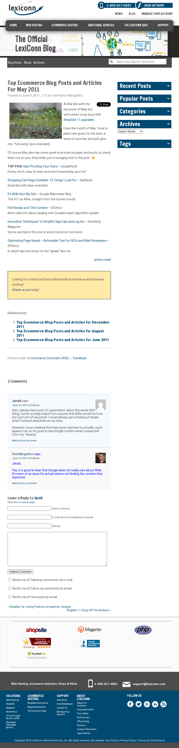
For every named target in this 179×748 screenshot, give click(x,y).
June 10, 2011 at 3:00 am (26, 405)
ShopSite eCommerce (38, 703)
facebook (130, 704)
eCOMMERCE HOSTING (64, 25)
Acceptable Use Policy (104, 740)
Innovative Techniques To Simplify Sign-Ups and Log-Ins (46, 221)
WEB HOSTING (34, 25)
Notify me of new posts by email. (35, 597)
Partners (81, 725)
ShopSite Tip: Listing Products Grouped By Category (40, 606)
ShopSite (10, 704)
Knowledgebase (65, 704)
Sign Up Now (154, 5)
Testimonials (83, 717)
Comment (53, 358)
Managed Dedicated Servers (11, 725)
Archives (39, 62)
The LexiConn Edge (37, 711)
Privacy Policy (128, 740)
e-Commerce (37, 358)
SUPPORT (163, 25)
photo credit (102, 259)
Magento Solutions (37, 707)
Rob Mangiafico (22, 454)
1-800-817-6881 (106, 684)
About (27, 62)
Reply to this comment (24, 440)
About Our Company (82, 704)
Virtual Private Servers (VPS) (13, 717)
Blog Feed (163, 704)
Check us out (21, 290)
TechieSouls (157, 740)
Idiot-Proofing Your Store (40, 166)
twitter (138, 704)
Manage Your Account (157, 14)
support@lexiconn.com (149, 684)
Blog (132, 14)
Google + (147, 704)
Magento (10, 708)
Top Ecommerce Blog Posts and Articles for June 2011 (62, 340)
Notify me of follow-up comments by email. (42, 588)
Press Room (83, 713)
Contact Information (86, 729)
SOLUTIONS (13, 695)
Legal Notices (84, 733)
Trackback (79, 358)
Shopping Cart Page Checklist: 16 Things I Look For (42, 180)
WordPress (11, 712)
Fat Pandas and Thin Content (28, 207)
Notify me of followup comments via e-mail (42, 580)
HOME (13, 25)
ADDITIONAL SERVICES (101, 25)
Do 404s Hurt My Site (22, 194)
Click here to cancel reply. (21, 502)
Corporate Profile (85, 709)
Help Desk (62, 700)
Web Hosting (12, 700)
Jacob (38, 498)
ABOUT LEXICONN (83, 697)
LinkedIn (155, 704)
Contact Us (62, 708)
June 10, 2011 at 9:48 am (26, 458)
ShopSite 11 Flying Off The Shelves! (88, 610)
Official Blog (83, 721)
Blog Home (15, 62)
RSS (65, 358)
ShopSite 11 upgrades (79, 119)
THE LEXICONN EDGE (136, 25)
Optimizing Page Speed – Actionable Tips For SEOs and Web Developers (57, 240)
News (119, 14)
